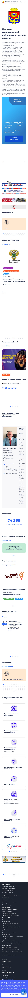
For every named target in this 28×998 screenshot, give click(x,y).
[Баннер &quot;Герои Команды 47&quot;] (14, 207)
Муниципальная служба (9, 925)
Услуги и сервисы (7, 892)
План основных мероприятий (10, 942)
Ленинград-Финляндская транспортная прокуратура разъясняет (14, 281)
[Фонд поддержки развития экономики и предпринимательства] (14, 576)
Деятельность (6, 907)
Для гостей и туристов (8, 905)
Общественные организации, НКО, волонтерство (12, 952)
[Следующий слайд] (25, 162)
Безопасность (8, 268)
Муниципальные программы (10, 915)
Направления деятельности (10, 909)
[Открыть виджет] (24, 992)
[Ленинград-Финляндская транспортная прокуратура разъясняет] (14, 256)
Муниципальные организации (11, 927)
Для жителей (6, 884)
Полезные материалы (8, 890)
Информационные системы (10, 938)
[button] (3, 233)
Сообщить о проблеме (14, 138)
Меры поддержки (7, 911)
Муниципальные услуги (9, 913)
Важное (6, 274)
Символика (5, 897)
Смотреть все (6, 540)
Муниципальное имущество (10, 923)
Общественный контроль (9, 947)
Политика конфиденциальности (8, 976)
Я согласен (14, 994)
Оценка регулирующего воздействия (9, 933)
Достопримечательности (9, 903)
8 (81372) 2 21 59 (6, 967)
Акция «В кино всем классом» (14, 379)
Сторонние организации (11, 271)
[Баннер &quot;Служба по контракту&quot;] (14, 200)
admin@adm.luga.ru (8, 972)
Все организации (7, 666)
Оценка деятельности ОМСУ (10, 949)
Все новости (6, 244)
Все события (6, 346)
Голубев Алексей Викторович (9, 449)
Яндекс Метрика (6, 983)
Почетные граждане (8, 899)
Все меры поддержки (8, 565)
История (4, 901)
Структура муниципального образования (10, 920)
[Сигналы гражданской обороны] (14, 859)
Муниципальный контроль (10, 940)
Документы (5, 929)
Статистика (5, 931)
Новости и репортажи (8, 888)
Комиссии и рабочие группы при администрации (11, 944)
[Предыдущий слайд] (3, 162)
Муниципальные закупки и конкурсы (12, 936)
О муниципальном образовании (11, 895)
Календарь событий (8, 886)
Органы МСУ (6, 918)
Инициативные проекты (9, 955)
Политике (18, 989)
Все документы (7, 617)
